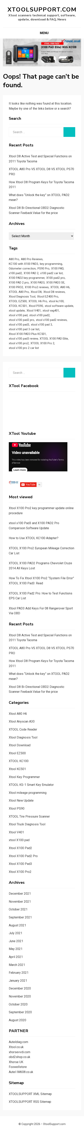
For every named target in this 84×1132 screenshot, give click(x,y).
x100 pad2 (15, 273)
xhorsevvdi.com (19, 1052)
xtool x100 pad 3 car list (24, 329)
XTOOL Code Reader (23, 729)
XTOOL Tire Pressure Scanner (29, 816)
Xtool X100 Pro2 (20, 872)
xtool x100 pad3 (19, 324)
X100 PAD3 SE (55, 282)
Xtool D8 (36, 292)
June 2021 (16, 941)
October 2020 (18, 1004)
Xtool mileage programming (27, 793)
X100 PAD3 (37, 282)
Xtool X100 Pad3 (20, 864)
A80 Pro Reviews (32, 259)
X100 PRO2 (16, 287)
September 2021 (20, 917)
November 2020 (20, 996)
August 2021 (17, 925)
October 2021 (18, 909)
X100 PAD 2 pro (19, 282)
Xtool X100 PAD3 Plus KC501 (27, 334)
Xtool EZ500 (17, 753)
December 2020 (20, 988)
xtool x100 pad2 (39, 315)
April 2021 (16, 957)
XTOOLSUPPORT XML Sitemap (30, 1094)
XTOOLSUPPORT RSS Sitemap (30, 1102)
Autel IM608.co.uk (21, 1072)
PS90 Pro (43, 268)
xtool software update (59, 306)
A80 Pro (14, 259)
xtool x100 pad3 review (23, 338)
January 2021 (18, 980)
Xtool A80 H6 (18, 714)
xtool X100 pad (19, 840)
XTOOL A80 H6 (60, 287)
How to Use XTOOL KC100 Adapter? (33, 538)
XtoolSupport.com (42, 10)
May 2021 (15, 949)
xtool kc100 (56, 301)
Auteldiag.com (18, 1042)
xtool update (17, 310)
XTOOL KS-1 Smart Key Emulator (31, 785)
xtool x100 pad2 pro (21, 320)
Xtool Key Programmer (24, 777)
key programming (51, 264)
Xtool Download (19, 745)
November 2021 (20, 901)
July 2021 (15, 933)
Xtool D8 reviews (54, 292)
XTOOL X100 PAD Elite (54, 338)
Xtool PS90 (36, 306)
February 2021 (19, 972)
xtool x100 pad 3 (41, 324)
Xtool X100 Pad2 (20, 848)
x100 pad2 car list (51, 273)
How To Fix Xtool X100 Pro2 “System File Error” (41, 578)
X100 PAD (57, 268)
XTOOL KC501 (18, 306)
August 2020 (17, 1020)
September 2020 (20, 1012)
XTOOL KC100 (19, 761)
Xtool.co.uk (16, 1047)
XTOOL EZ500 (18, 301)
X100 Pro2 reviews (37, 287)
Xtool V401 (34, 310)
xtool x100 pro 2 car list (24, 348)
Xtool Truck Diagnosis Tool (27, 824)
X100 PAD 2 (31, 273)
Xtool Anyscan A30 (22, 721)
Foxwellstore (18, 1067)
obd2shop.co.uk (19, 1057)
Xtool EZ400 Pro (47, 296)
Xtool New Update (21, 800)
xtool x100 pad (18, 315)
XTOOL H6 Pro (38, 301)
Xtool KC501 (17, 769)
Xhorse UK (16, 1062)
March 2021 (17, 965)
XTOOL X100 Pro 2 (42, 343)
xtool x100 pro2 (19, 343)
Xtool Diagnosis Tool (22, 296)
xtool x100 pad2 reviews (51, 320)
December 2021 (20, 893)
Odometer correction (22, 268)
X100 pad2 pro (55, 278)
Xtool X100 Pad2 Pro (23, 856)
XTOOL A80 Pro (19, 292)
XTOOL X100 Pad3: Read (26, 583)
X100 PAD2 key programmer (27, 278)
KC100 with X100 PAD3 (23, 264)
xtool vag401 (51, 310)
